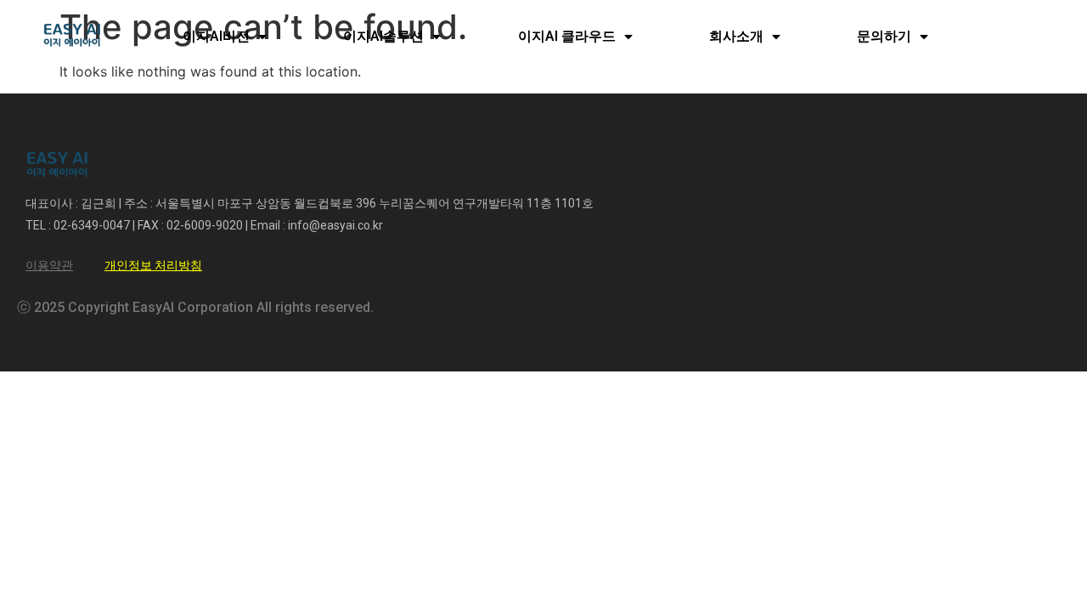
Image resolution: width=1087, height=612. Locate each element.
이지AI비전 (216, 36)
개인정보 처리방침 (153, 265)
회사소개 (736, 36)
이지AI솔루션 (383, 36)
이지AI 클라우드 (567, 36)
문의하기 (884, 36)
